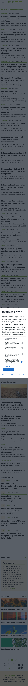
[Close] (24, 311)
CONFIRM (8, 369)
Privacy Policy (22, 374)
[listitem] (14, 339)
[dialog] (14, 343)
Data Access (14, 374)
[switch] (22, 343)
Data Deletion (5, 374)
